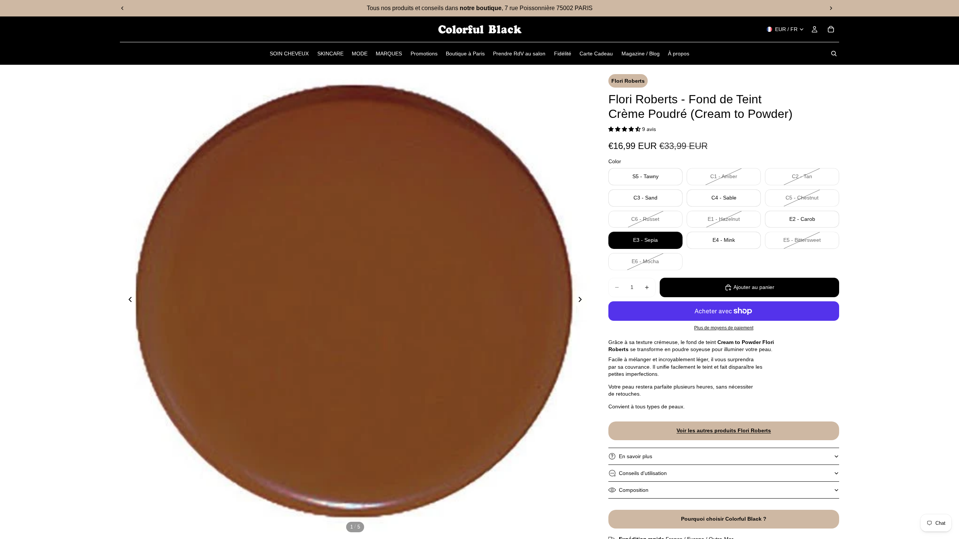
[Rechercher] (834, 53)
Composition (633, 490)
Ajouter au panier (753, 287)
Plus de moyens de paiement (723, 327)
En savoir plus (635, 456)
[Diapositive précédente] (122, 8)
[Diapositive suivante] (831, 8)
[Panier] (831, 29)
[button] (625, 129)
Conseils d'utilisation (643, 473)
